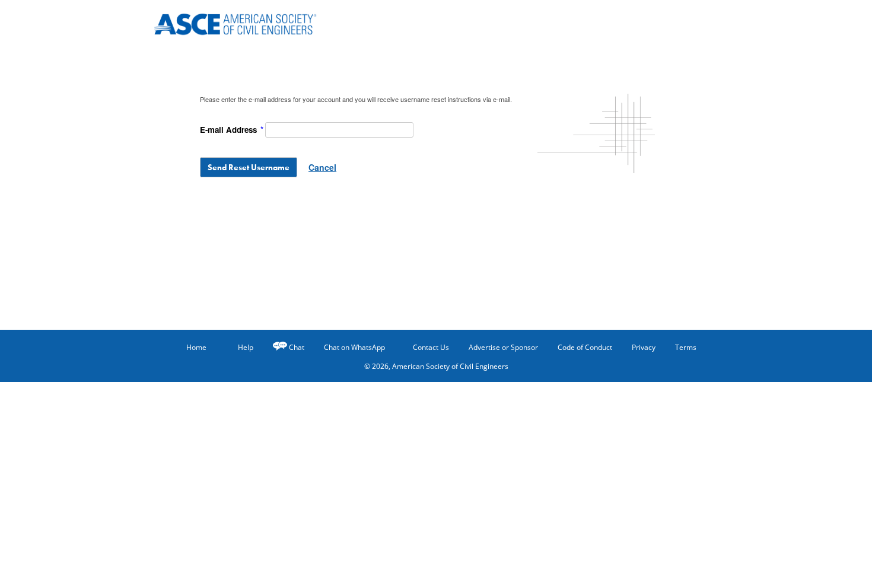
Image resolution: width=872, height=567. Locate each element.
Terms (685, 347)
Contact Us (431, 347)
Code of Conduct (585, 347)
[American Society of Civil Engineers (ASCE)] (243, 22)
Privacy (643, 347)
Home (196, 347)
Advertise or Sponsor (503, 347)
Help (245, 347)
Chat (296, 347)
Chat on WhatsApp (354, 347)
